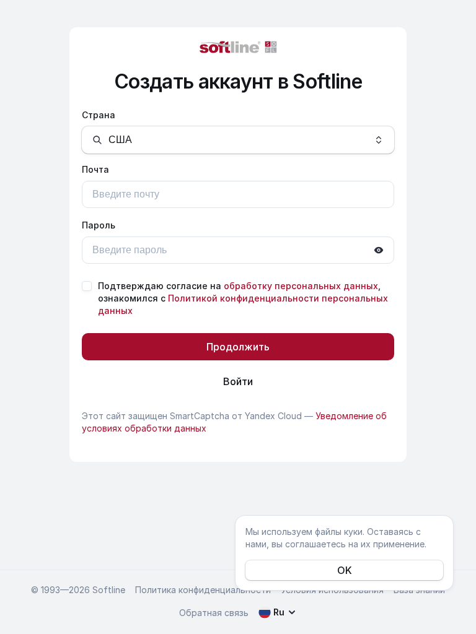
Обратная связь (214, 612)
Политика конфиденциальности (203, 589)
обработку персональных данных (301, 285)
